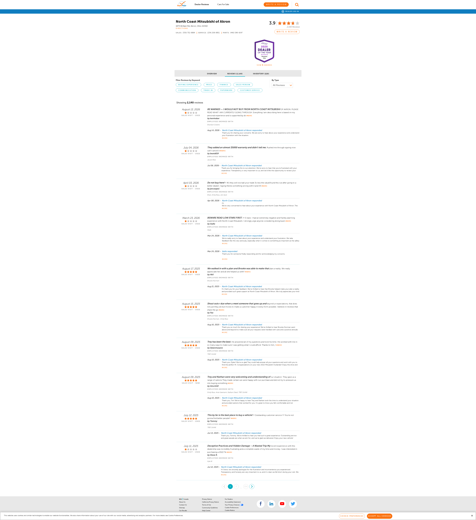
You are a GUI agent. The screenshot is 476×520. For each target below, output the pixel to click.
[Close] (472, 515)
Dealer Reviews (202, 5)
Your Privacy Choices (232, 505)
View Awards (264, 65)
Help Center (206, 510)
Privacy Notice (207, 499)
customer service (250, 90)
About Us (182, 502)
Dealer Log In (292, 11)
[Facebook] (261, 504)
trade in (208, 90)
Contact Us (183, 505)
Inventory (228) (261, 74)
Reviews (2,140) (235, 74)
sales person (243, 85)
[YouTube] (282, 504)
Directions (182, 28)
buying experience (188, 85)
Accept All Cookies (379, 516)
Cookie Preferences (231, 507)
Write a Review (276, 5)
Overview (212, 74)
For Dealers (229, 499)
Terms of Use (206, 505)
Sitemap (182, 508)
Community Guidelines (210, 508)
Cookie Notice (230, 510)
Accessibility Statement (233, 502)
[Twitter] (293, 504)
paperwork (226, 90)
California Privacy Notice (210, 502)
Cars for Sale (223, 5)
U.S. (180, 499)
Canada (185, 499)
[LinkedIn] (271, 504)
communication (187, 90)
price (209, 85)
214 (245, 486)
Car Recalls (183, 510)
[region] (238, 516)
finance (224, 85)
